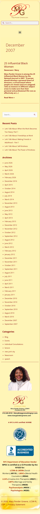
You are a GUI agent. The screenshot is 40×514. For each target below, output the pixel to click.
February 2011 (10, 291)
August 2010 (9, 313)
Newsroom (8, 70)
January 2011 (10, 295)
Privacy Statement (16, 504)
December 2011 (11, 258)
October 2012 (10, 232)
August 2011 (9, 273)
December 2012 (11, 225)
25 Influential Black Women (16, 65)
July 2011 (8, 276)
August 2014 (9, 192)
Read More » (9, 98)
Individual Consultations (14, 344)
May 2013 (8, 214)
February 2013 (10, 221)
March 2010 (9, 317)
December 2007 (11, 320)
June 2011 (8, 280)
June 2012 (8, 243)
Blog (6, 337)
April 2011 (9, 283)
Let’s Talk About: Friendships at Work (19, 135)
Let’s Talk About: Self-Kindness (16, 146)
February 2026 (10, 177)
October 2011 (10, 265)
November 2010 (11, 302)
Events (7, 341)
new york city (10, 351)
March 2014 (9, 199)
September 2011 (11, 269)
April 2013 (9, 218)
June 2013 (8, 210)
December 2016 (11, 181)
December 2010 (11, 298)
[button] (20, 32)
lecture (7, 348)
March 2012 (9, 247)
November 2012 (11, 229)
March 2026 (9, 174)
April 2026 (9, 170)
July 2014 (8, 196)
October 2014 (10, 188)
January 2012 (10, 254)
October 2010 (10, 305)
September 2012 (11, 236)
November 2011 (11, 262)
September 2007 (11, 324)
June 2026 (8, 163)
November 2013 (11, 203)
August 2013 (9, 207)
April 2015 (9, 185)
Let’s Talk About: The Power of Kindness (20, 150)
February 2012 (10, 251)
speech (7, 359)
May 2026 (8, 166)
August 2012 (9, 240)
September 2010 (11, 309)
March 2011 (9, 287)
